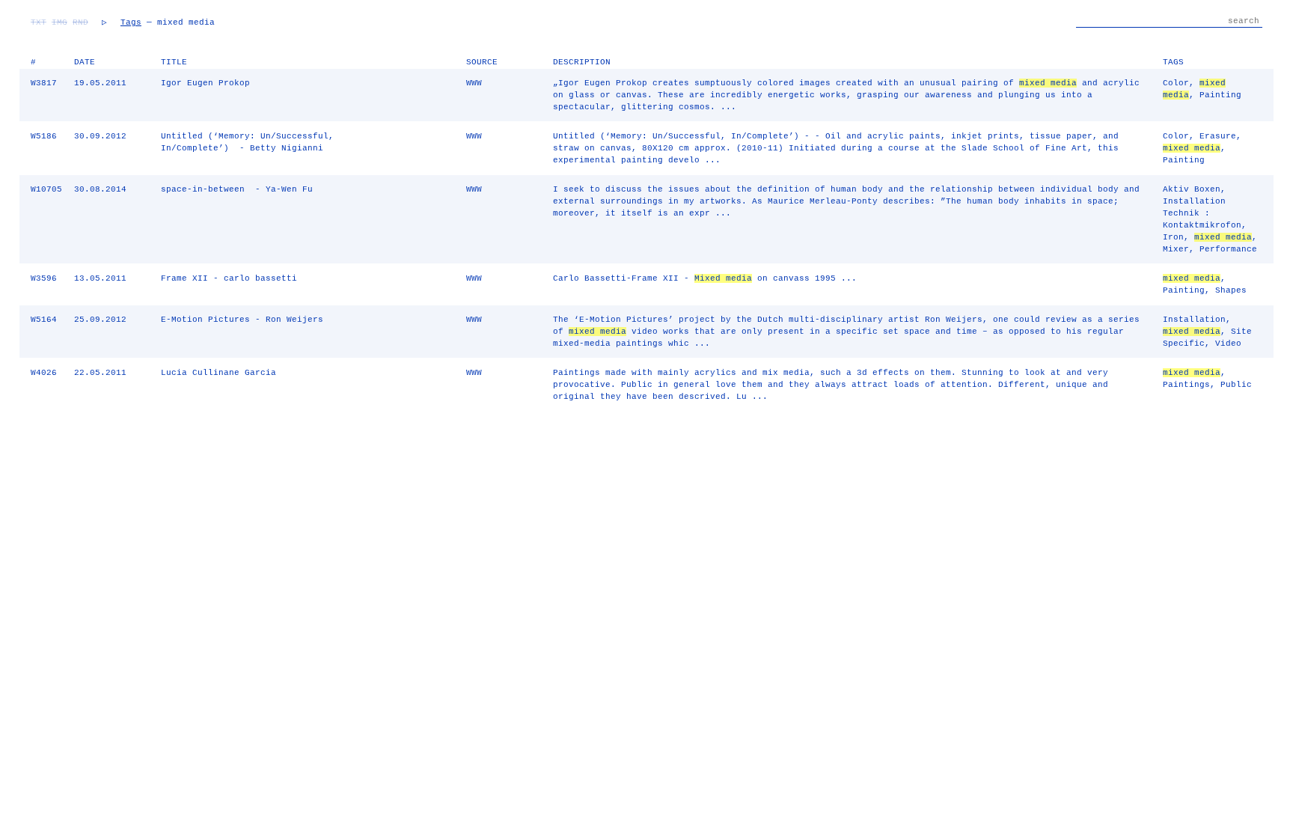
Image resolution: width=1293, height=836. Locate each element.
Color (1176, 83)
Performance (1228, 249)
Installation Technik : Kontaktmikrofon (1202, 213)
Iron (1173, 237)
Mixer (1176, 249)
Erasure (1217, 136)
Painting (1220, 95)
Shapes (1231, 290)
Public (1236, 384)
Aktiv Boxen (1191, 189)
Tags (130, 22)
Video (1228, 343)
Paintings (1186, 384)
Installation (1194, 319)
